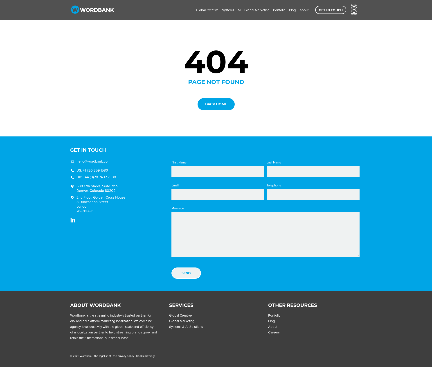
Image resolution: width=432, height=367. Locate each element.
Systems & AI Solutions (186, 326)
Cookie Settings (145, 356)
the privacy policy (123, 356)
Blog (292, 10)
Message (177, 208)
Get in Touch (331, 10)
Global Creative (207, 10)
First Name (179, 162)
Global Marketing (257, 10)
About (303, 10)
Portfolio (279, 10)
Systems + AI (231, 10)
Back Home (216, 104)
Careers (274, 332)
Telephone (274, 185)
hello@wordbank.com (93, 161)
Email (175, 185)
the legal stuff (102, 356)
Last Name (274, 162)
